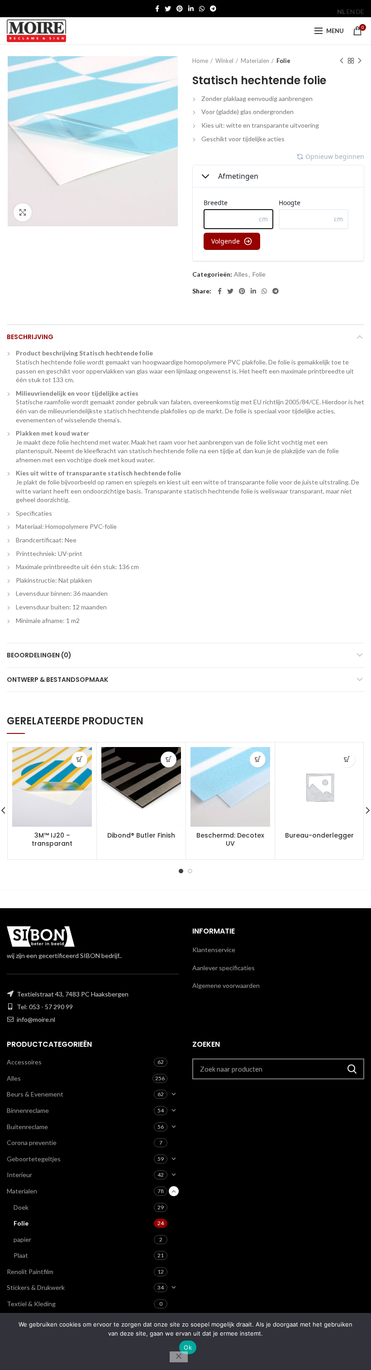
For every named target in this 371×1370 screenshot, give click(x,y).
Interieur (19, 1174)
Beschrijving (30, 336)
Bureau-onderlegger (319, 835)
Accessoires (24, 1062)
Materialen (255, 60)
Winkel (224, 60)
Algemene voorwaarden (226, 985)
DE (360, 11)
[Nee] (179, 1356)
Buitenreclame (27, 1126)
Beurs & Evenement (35, 1094)
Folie (283, 60)
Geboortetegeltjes (34, 1159)
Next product (359, 60)
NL (341, 11)
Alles (241, 274)
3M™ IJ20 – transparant (52, 839)
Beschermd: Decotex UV (230, 839)
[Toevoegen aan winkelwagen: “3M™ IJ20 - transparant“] (79, 759)
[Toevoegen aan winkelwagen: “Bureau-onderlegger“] (347, 759)
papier (22, 1239)
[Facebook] (157, 8)
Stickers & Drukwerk (36, 1287)
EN (351, 11)
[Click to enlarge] (23, 212)
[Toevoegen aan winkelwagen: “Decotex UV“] (258, 759)
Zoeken (352, 1069)
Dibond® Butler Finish (141, 835)
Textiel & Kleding (31, 1304)
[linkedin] (191, 8)
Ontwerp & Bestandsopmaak (57, 679)
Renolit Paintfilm (30, 1271)
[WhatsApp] (201, 8)
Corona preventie (32, 1142)
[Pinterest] (180, 8)
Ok (188, 1347)
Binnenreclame (28, 1110)
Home (200, 60)
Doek (21, 1207)
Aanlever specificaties (223, 968)
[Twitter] (168, 8)
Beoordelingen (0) (39, 655)
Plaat (21, 1255)
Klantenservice (213, 949)
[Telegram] (213, 8)
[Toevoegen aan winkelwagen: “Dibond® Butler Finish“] (168, 759)
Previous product (341, 60)
